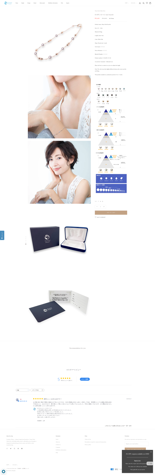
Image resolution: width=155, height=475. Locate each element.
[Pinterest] (102, 201)
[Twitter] (100, 201)
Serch (57, 439)
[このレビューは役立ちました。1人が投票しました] (127, 426)
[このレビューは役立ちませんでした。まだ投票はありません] (129, 426)
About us (58, 442)
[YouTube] (21, 448)
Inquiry (67, 3)
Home (17, 3)
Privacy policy (88, 445)
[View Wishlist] (147, 3)
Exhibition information (53, 3)
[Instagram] (14, 448)
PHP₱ (126, 3)
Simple (22, 3)
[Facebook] (98, 201)
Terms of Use (88, 439)
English (133, 3)
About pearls (42, 3)
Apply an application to (135, 449)
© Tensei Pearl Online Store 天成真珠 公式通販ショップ (17, 468)
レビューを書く (85, 379)
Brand (35, 3)
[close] (151, 452)
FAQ (62, 3)
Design (28, 3)
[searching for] (143, 3)
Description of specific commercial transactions (95, 442)
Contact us (58, 445)
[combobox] (23, 390)
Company (58, 447)
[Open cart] (150, 3)
